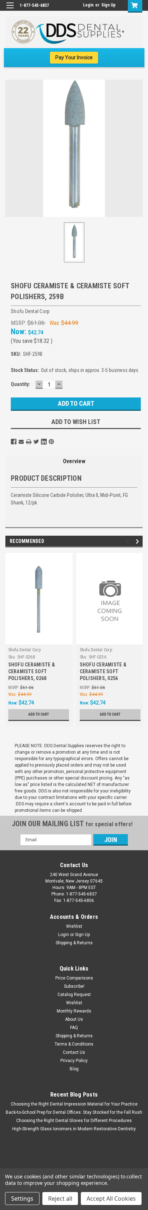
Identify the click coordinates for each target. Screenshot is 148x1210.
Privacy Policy (74, 1060)
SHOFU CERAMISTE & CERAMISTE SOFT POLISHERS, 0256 (103, 671)
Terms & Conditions (74, 1044)
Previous (128, 541)
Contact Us (74, 1052)
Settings (22, 1198)
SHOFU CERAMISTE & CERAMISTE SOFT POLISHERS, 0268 (31, 671)
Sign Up (108, 5)
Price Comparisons (74, 978)
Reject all (60, 1198)
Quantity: (20, 384)
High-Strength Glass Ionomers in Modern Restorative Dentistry (74, 1128)
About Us (74, 1019)
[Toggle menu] (10, 10)
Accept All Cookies (111, 1198)
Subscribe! (74, 986)
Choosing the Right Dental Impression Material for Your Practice (74, 1104)
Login (88, 5)
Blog (74, 1068)
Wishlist (74, 926)
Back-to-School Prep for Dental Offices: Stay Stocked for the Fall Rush (74, 1112)
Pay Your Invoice (74, 57)
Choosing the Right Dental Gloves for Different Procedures (74, 1120)
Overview (74, 461)
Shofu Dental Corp (24, 649)
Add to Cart (38, 714)
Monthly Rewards (74, 1011)
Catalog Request (74, 994)
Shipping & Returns (74, 942)
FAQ (74, 1027)
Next (138, 541)
